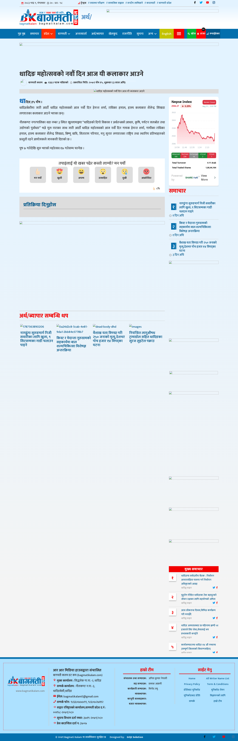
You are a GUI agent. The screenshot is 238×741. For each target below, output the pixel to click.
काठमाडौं (151, 3)
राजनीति (127, 33)
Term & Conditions (217, 684)
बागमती (62, 33)
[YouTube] (207, 2)
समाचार (34, 33)
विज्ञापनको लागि (217, 695)
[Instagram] (213, 2)
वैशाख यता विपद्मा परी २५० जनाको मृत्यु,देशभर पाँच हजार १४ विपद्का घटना (195, 248)
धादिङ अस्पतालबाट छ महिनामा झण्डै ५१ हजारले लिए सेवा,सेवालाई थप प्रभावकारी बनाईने (199, 629)
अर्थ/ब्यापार (97, 33)
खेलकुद (113, 33)
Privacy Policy (192, 684)
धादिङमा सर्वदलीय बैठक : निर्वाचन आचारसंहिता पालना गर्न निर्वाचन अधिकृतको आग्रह (197, 580)
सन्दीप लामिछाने (135, 3)
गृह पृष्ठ (21, 33)
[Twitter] (201, 2)
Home (192, 678)
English (166, 33)
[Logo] (26, 681)
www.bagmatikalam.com (30, 691)
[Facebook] (194, 2)
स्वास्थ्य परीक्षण (97, 3)
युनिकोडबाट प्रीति (192, 695)
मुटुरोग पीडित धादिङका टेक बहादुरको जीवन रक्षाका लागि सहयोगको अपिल (198, 597)
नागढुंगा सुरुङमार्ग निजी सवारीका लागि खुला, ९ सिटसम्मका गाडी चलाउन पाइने (194, 209)
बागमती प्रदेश (165, 3)
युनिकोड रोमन (217, 690)
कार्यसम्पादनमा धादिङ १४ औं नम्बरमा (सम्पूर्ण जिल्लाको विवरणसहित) (198, 647)
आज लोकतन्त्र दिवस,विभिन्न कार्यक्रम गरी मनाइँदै (198, 612)
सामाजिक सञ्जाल (116, 3)
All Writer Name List (217, 678)
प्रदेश (47, 33)
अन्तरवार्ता (81, 33)
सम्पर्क (192, 701)
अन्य (151, 33)
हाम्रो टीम (218, 701)
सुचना (140, 33)
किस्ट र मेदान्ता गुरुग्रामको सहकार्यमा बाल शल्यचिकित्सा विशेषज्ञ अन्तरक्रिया (192, 229)
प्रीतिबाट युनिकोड (192, 690)
